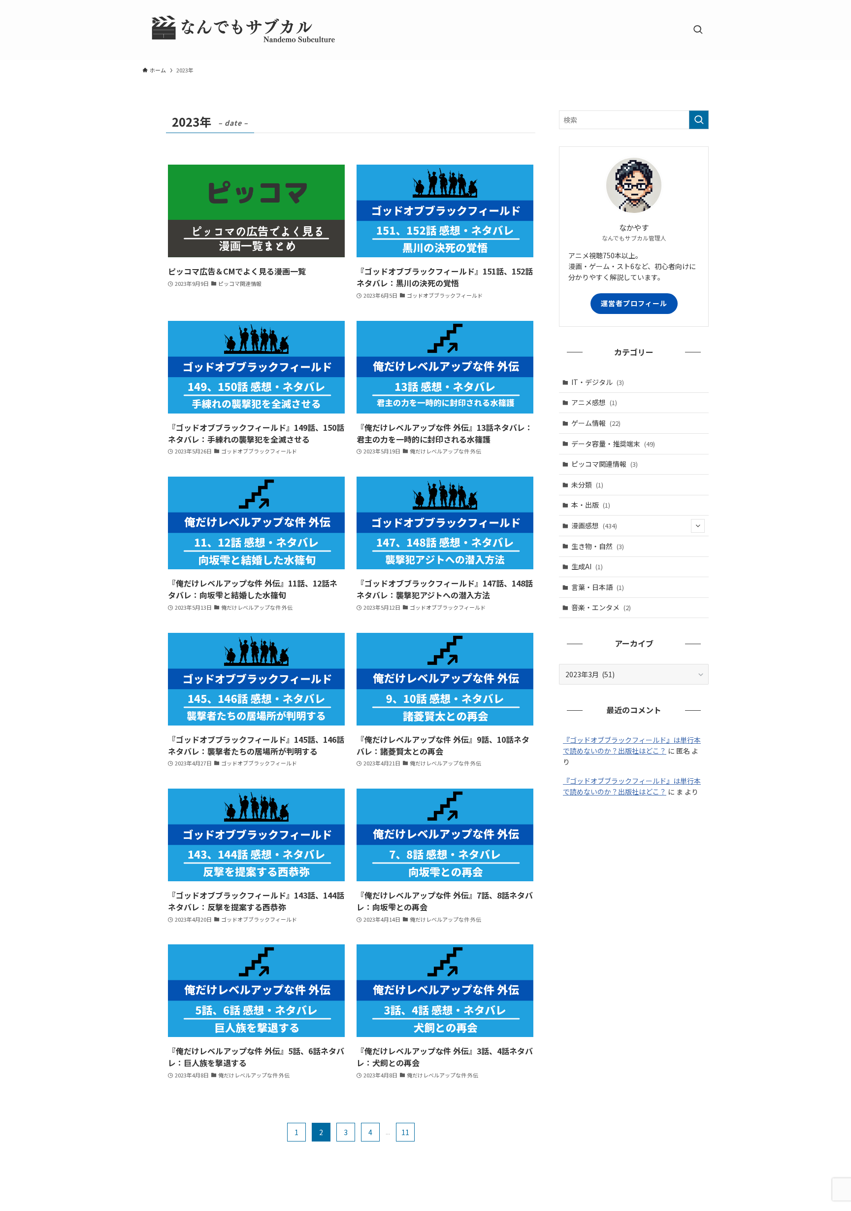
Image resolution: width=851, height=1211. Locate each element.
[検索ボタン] (698, 30)
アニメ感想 (594, 402)
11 (405, 1132)
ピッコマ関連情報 (604, 464)
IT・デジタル (597, 382)
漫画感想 (594, 525)
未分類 (587, 484)
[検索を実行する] (699, 119)
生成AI (587, 566)
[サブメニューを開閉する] (698, 526)
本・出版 (590, 505)
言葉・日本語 (597, 587)
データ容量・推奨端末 (613, 444)
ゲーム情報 (596, 423)
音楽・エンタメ (601, 607)
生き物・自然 (597, 546)
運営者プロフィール (634, 303)
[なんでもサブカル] (240, 30)
